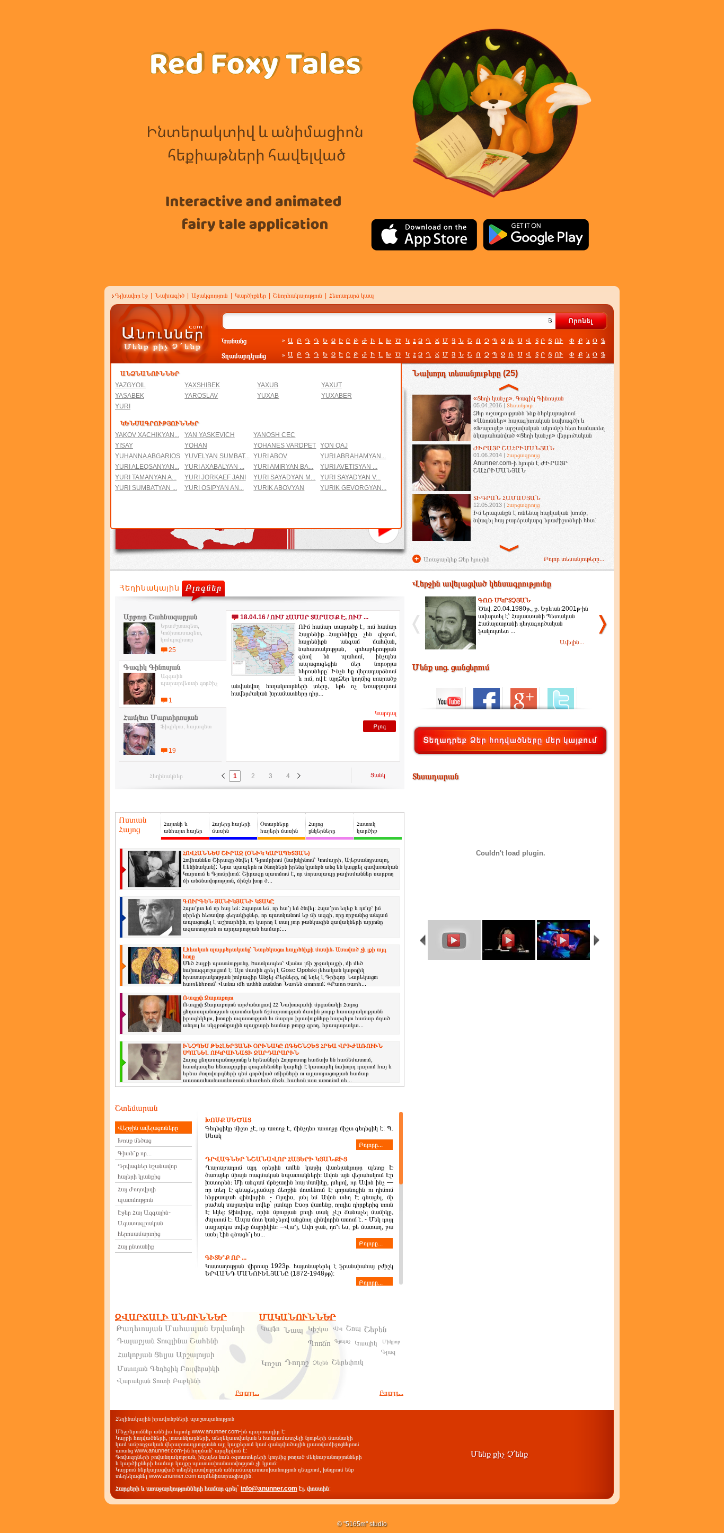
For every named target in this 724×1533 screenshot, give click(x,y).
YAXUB (267, 385)
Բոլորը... (371, 1144)
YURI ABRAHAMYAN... (353, 456)
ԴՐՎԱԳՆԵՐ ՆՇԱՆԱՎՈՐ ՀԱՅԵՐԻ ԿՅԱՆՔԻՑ (276, 1159)
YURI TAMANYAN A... (145, 477)
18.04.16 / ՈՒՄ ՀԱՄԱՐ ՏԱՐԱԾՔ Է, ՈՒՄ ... (304, 617)
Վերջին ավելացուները (148, 1127)
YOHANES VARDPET (284, 445)
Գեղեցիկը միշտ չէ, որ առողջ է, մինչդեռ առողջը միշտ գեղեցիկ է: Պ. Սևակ (299, 1132)
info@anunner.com (269, 1488)
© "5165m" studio (362, 1524)
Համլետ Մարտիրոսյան (160, 717)
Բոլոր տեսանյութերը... (574, 559)
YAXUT (331, 385)
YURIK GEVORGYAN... (353, 488)
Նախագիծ (169, 295)
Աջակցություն (209, 295)
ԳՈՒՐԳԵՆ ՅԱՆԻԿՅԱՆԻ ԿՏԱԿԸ (228, 901)
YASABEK (129, 395)
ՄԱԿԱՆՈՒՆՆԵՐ (297, 1317)
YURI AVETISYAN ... (348, 466)
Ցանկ (377, 775)
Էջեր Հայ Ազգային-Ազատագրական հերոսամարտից (144, 1223)
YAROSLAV (201, 395)
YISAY (124, 445)
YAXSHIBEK (202, 385)
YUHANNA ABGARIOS (147, 456)
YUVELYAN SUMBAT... (217, 456)
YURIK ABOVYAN (278, 488)
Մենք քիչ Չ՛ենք (499, 1453)
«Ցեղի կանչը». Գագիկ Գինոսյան (518, 398)
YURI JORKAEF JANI (215, 477)
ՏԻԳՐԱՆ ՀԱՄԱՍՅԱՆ (507, 498)
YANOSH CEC (274, 435)
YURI (122, 406)
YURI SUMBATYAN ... (146, 488)
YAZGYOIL (130, 385)
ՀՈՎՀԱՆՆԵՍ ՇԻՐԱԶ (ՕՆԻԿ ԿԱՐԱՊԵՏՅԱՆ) (246, 853)
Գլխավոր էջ (131, 295)
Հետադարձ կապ (351, 295)
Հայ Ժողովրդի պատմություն (137, 1195)
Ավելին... (572, 642)
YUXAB (268, 395)
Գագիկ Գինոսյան (152, 667)
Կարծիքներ (250, 295)
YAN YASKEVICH (209, 435)
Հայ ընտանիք (136, 1246)
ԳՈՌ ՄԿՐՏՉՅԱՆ (504, 600)
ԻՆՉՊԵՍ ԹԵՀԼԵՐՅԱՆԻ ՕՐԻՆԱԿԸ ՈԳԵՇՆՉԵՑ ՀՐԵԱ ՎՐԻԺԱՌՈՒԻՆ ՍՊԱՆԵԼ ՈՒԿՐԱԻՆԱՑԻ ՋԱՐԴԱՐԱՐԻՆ (283, 1049)
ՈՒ (558, 340)
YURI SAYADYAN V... (350, 477)
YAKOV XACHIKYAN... (147, 435)
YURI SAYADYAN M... (284, 477)
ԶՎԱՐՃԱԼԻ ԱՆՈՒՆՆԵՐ (171, 1317)
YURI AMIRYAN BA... (283, 466)
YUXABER (336, 395)
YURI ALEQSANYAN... (147, 466)
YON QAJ (334, 445)
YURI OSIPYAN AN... (214, 488)
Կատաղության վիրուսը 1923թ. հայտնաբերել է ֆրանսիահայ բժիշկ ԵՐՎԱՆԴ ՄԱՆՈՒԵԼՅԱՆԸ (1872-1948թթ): (299, 1270)
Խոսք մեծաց (135, 1140)
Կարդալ (385, 713)
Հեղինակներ (166, 776)
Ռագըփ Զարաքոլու (208, 997)
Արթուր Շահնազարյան (160, 616)
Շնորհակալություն (297, 295)
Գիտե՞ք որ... (135, 1153)
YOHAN (195, 445)
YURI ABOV (270, 456)
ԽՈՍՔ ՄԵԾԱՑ (228, 1120)
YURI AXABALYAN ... (214, 466)
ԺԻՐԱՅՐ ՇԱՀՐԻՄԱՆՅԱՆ (513, 448)
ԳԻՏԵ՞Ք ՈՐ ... (225, 1257)
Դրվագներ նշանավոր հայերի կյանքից (147, 1171)
